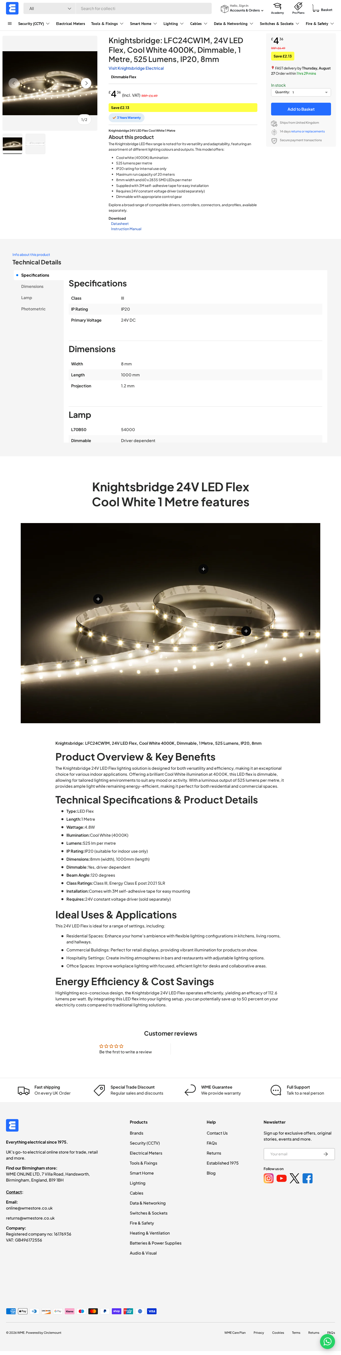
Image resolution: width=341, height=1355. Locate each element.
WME (20, 1333)
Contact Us (217, 1133)
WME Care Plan (235, 1333)
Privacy (259, 1333)
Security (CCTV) (31, 23)
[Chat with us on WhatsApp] (327, 1341)
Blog (211, 1173)
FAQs (212, 1143)
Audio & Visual (143, 1253)
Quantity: (282, 92)
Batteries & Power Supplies (155, 1243)
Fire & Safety (317, 23)
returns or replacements (308, 131)
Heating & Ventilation (150, 1233)
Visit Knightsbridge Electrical (136, 68)
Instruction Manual (126, 228)
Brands (136, 1133)
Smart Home (140, 23)
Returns (214, 1153)
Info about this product (31, 254)
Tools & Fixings (104, 23)
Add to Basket (301, 109)
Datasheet (120, 223)
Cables (196, 23)
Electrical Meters (70, 23)
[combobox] (117, 8)
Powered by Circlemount (43, 1333)
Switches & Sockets (277, 23)
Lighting (171, 23)
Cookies (278, 1333)
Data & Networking (231, 23)
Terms (296, 1333)
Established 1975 (223, 1163)
